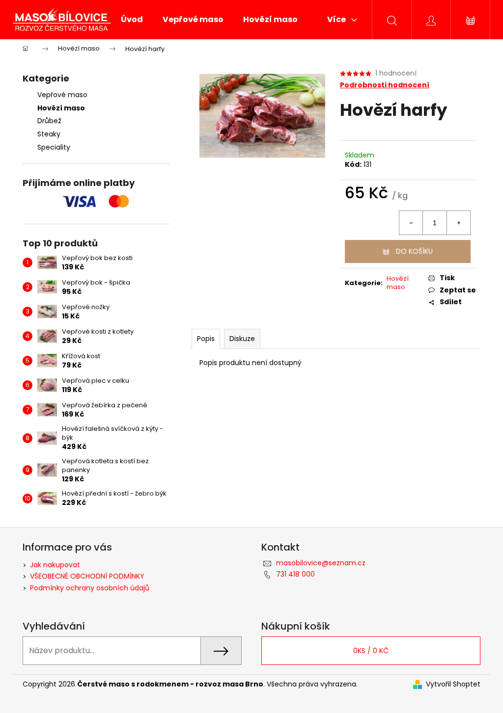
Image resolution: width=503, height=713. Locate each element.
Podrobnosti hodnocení (384, 85)
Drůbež (49, 121)
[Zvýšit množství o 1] (458, 223)
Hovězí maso (61, 108)
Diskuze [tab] (242, 338)
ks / (371, 651)
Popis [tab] (206, 338)
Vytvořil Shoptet (453, 684)
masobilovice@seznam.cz (320, 563)
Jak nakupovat (55, 565)
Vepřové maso (62, 95)
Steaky (48, 134)
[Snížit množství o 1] (411, 223)
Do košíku (414, 251)
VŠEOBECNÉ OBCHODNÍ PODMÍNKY (87, 576)
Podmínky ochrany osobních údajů (89, 588)
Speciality (53, 147)
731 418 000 (295, 574)
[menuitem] (132, 19)
